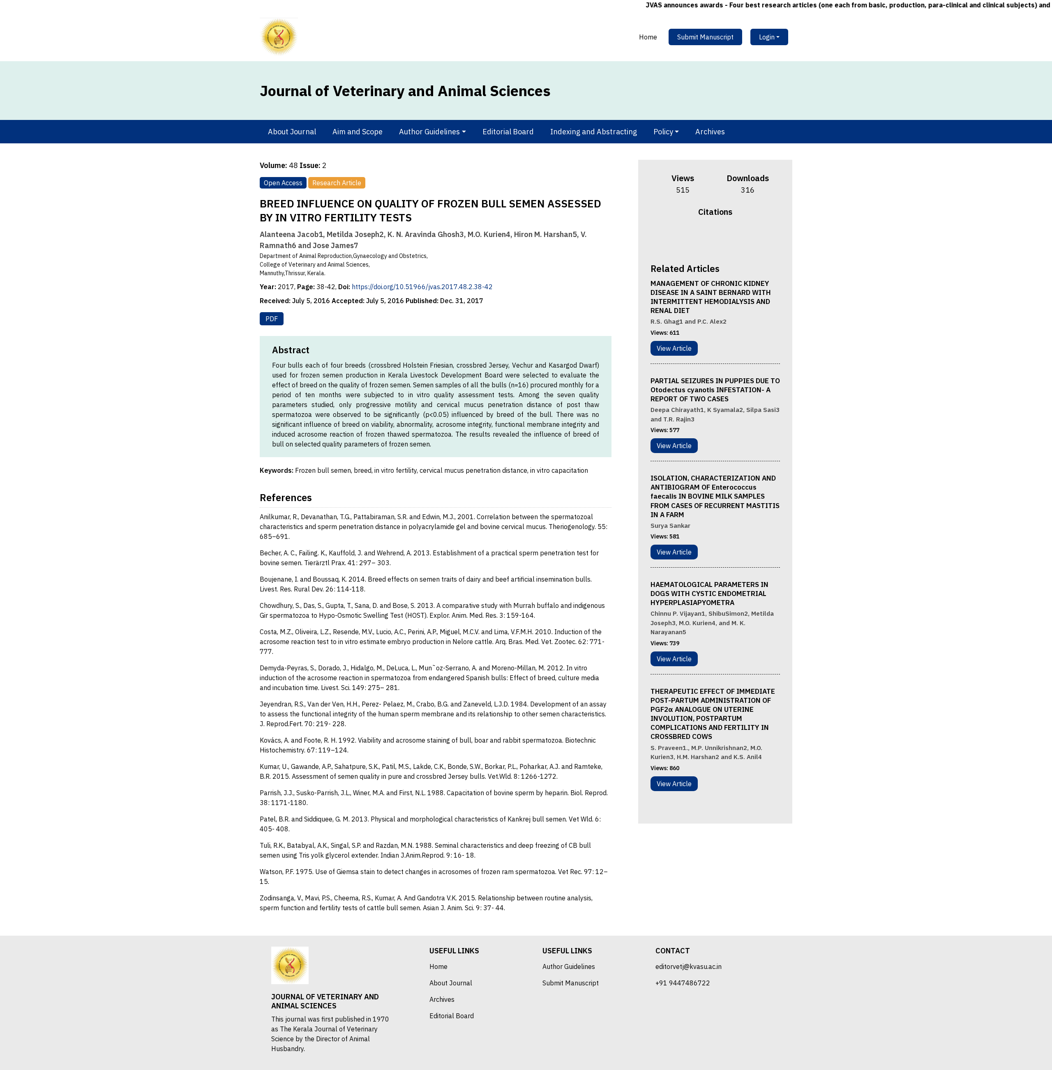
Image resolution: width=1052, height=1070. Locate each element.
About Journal (292, 131)
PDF (271, 319)
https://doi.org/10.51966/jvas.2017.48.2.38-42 (422, 287)
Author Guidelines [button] (429, 131)
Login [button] (767, 37)
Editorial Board (508, 131)
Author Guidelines (568, 966)
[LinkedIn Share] (731, 238)
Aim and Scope (357, 131)
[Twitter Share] (710, 238)
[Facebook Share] (699, 238)
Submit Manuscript (705, 37)
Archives (710, 131)
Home (648, 37)
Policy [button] (663, 131)
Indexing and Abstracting (593, 131)
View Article (674, 348)
